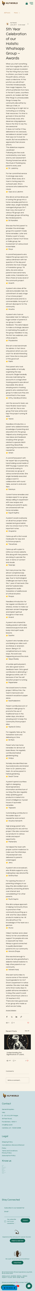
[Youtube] (17, 1286)
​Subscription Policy (8, 1155)
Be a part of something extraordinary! (17, 1259)
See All (27, 1031)
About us (3, 1165)
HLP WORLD (12, 3)
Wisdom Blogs (3, 1170)
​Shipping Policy (7, 1142)
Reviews (9, 1288)
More (16, 13)
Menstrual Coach (4, 1172)
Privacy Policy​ (7, 1153)
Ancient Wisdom (11, 1010)
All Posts (7, 13)
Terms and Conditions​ (10, 1150)
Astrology (3, 1169)
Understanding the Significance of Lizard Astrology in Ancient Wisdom (15, 1053)
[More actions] (28, 24)
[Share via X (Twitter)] (12, 1017)
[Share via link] (21, 1017)
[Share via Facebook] (7, 1017)
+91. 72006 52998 (15, 1128)
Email (6, 1211)
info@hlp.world (7, 1125)
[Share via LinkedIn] (16, 1017)
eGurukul (3, 1171)
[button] (27, 3)
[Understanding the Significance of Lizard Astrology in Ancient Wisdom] (17, 1042)
